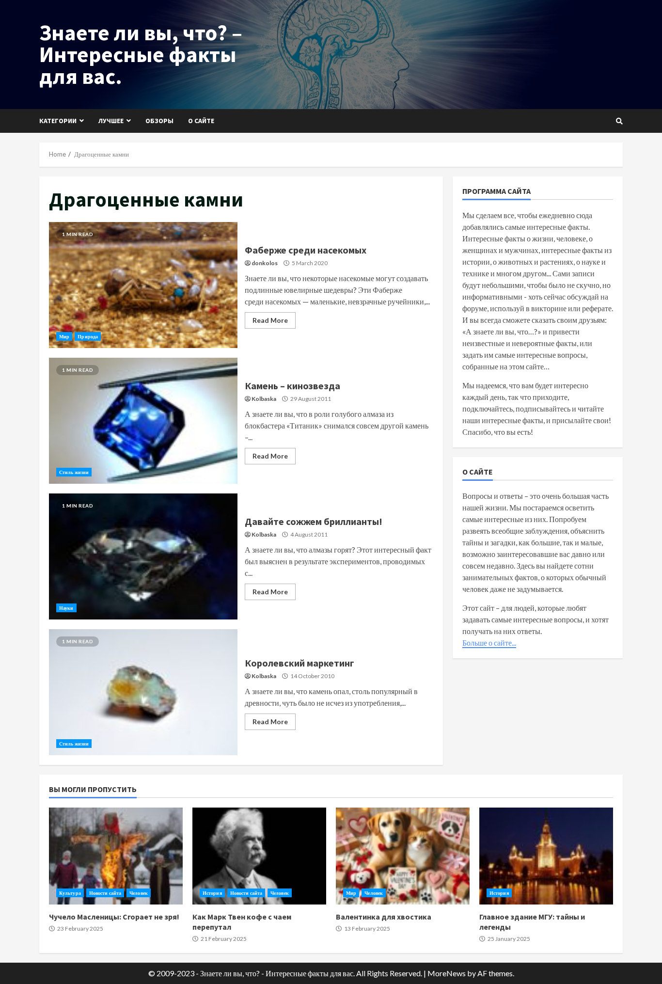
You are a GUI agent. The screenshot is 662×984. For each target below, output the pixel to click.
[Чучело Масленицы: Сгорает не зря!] (116, 856)
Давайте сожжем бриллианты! (143, 556)
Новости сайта (105, 893)
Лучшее (111, 120)
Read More (270, 320)
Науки (66, 608)
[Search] (619, 121)
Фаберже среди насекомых (143, 285)
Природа (88, 336)
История (212, 893)
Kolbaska (264, 398)
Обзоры (159, 120)
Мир (64, 336)
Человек (138, 893)
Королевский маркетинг (143, 692)
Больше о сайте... (489, 642)
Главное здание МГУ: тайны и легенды (546, 856)
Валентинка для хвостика (403, 856)
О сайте (201, 120)
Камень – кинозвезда (143, 421)
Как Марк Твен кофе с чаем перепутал (259, 856)
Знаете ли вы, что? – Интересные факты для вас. (140, 54)
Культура (70, 893)
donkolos (265, 263)
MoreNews (446, 973)
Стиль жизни (74, 472)
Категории (58, 120)
